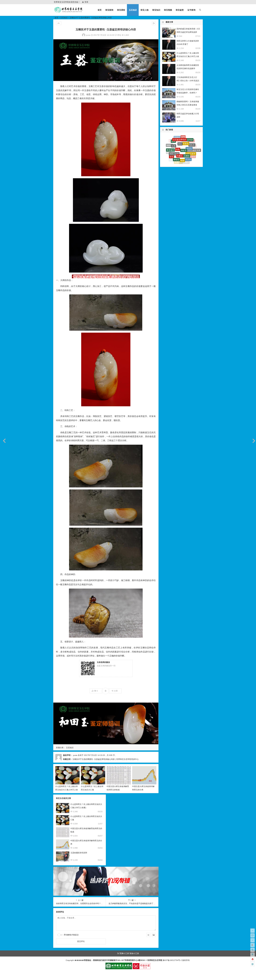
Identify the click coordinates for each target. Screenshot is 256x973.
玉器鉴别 (179, 155)
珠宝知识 (156, 10)
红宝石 (192, 144)
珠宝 (190, 157)
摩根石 (176, 139)
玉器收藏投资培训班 (78, 853)
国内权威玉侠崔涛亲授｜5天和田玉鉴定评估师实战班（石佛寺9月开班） (188, 32)
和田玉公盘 (173, 153)
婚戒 (170, 155)
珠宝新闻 (109, 10)
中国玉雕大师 (191, 152)
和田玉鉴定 (184, 143)
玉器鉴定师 (189, 146)
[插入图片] (154, 935)
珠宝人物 (145, 10)
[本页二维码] (252, 964)
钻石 (168, 146)
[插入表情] (148, 935)
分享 (116, 691)
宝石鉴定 (186, 153)
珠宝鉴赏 (180, 10)
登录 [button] (86, 2)
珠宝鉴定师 (185, 161)
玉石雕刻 (185, 137)
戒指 (175, 158)
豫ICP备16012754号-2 (172, 960)
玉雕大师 (173, 145)
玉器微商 (183, 149)
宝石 (171, 142)
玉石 (183, 158)
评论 (119, 35)
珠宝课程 (121, 10)
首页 (100, 10)
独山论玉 (177, 149)
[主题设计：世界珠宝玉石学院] (118, 969)
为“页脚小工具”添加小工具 (128, 953)
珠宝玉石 (193, 155)
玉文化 (188, 140)
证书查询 (191, 10)
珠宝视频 (168, 10)
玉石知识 (133, 10)
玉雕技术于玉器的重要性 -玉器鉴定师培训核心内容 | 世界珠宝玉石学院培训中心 (105, 759)
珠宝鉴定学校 (194, 150)
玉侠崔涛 (178, 142)
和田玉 (170, 150)
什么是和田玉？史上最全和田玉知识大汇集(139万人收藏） (66, 789)
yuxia (88, 35)
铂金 (182, 138)
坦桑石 (180, 136)
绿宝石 (179, 161)
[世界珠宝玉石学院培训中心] (68, 12)
